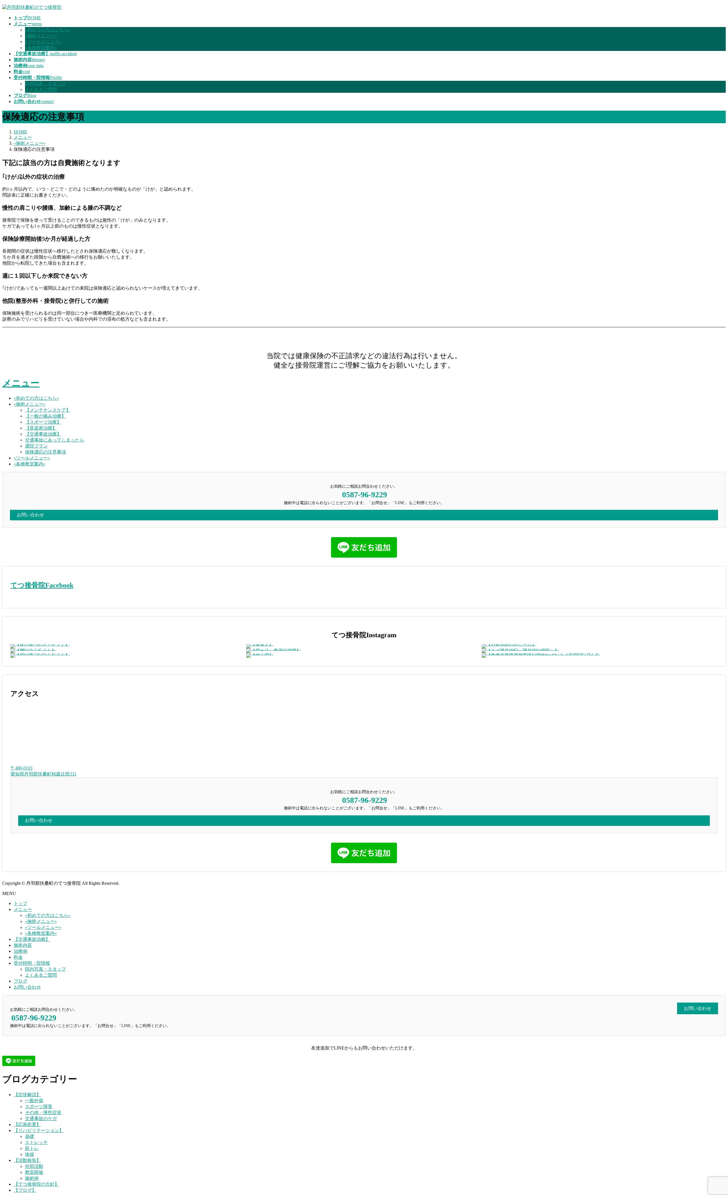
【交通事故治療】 (43, 434)
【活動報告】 (27, 1160)
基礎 (29, 1136)
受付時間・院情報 (32, 963)
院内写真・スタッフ (45, 83)
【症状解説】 (27, 1094)
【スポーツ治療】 (43, 422)
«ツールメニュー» (43, 41)
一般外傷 (34, 1100)
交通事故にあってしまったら (54, 440)
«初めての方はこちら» (48, 29)
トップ (20, 903)
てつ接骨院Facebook (42, 585)
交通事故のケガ (41, 1118)
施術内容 (23, 945)
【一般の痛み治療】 (45, 416)
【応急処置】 (27, 1124)
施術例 (32, 1178)
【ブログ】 (25, 1190)
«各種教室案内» (41, 47)
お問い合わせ (27, 987)
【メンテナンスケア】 (48, 410)
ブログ (20, 981)
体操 (29, 1154)
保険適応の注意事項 (45, 451)
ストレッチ (36, 1142)
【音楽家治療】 (41, 428)
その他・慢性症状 (43, 1112)
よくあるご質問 (41, 89)
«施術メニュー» (41, 35)
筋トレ (32, 1148)
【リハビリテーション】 (39, 1130)
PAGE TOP (707, 1156)
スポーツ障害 (38, 1106)
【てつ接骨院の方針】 (36, 1184)
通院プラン (36, 446)
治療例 (20, 951)
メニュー (21, 383)
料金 (18, 957)
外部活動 (34, 1166)
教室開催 (34, 1172)
